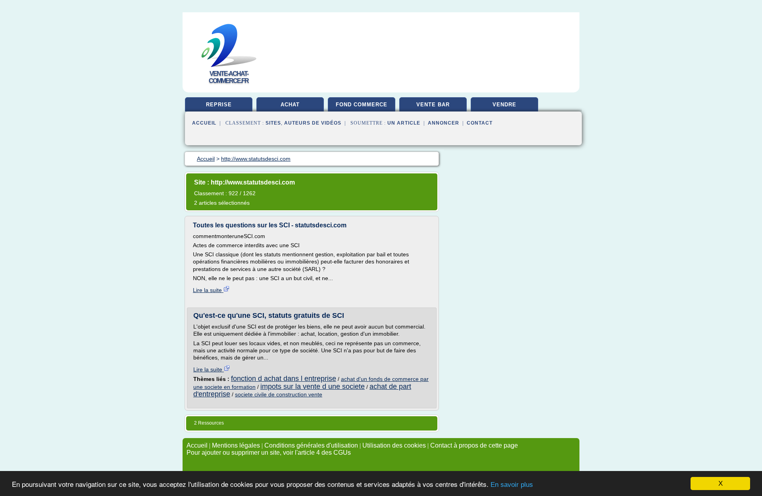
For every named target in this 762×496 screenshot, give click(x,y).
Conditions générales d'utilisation (311, 445)
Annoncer (443, 123)
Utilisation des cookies (394, 445)
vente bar (433, 105)
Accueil (204, 123)
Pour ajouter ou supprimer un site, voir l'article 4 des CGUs (269, 452)
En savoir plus (512, 484)
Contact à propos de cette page (474, 445)
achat (290, 105)
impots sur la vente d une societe (312, 386)
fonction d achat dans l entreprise (283, 379)
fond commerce (361, 105)
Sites (273, 123)
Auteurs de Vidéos (312, 123)
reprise (219, 105)
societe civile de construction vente (278, 394)
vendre (504, 105)
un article (403, 123)
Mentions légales (236, 445)
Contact (480, 123)
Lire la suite (208, 290)
